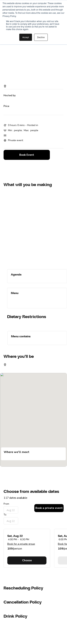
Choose (27, 560)
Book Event (26, 155)
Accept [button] (25, 37)
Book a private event (49, 508)
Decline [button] (41, 37)
